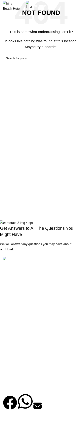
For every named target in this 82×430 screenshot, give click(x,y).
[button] (10, 406)
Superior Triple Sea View (20, 371)
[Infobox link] (41, 6)
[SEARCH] (74, 58)
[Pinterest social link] (27, 285)
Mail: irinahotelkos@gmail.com (26, 319)
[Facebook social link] (7, 285)
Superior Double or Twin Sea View (25, 387)
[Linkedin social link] (37, 285)
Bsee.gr (24, 424)
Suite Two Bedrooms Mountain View (27, 349)
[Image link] (12, 259)
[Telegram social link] (47, 285)
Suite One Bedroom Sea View (24, 356)
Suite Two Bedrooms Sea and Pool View (29, 341)
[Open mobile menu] (77, 6)
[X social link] (17, 285)
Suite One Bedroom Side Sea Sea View (29, 364)
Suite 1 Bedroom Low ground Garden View (30, 379)
